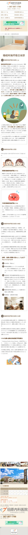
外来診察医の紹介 (18, 12)
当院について (4, 12)
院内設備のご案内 (18, 14)
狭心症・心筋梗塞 (4, 17)
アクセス (18, 8)
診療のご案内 (4, 14)
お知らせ (9, 8)
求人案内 (14, 8)
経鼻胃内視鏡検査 (18, 17)
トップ (1, 34)
